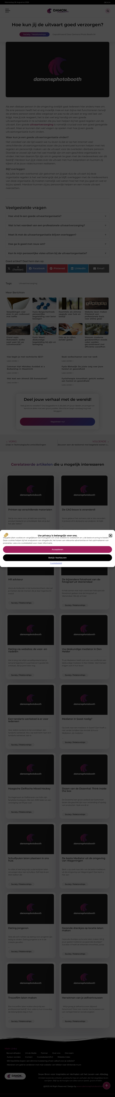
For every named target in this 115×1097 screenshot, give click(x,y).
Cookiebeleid (56, 563)
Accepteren (57, 549)
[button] (110, 535)
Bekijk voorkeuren (57, 557)
